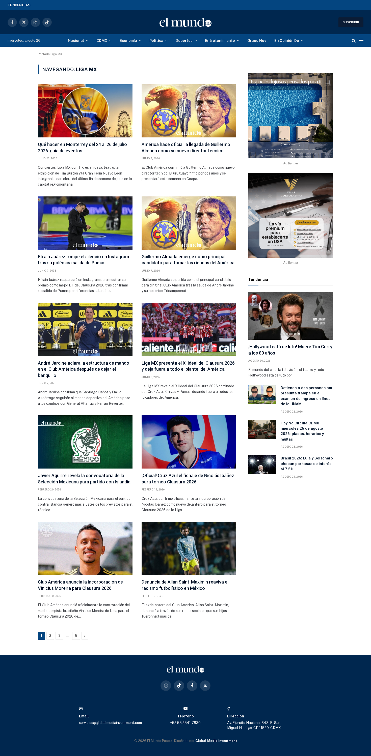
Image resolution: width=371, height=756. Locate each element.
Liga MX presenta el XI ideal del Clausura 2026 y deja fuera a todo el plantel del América (188, 366)
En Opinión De (286, 40)
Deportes (184, 40)
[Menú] (361, 40)
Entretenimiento (220, 40)
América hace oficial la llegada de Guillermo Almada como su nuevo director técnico (186, 147)
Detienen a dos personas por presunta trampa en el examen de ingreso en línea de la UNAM (101, 5)
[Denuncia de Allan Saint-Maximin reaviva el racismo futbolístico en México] (189, 548)
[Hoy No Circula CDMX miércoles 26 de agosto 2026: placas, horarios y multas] (262, 429)
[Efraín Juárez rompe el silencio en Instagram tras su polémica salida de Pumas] (85, 223)
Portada (44, 54)
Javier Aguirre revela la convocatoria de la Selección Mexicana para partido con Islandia (84, 478)
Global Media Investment (216, 741)
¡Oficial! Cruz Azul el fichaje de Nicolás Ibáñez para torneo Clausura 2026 (188, 478)
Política (156, 40)
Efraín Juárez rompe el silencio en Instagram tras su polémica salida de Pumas (83, 259)
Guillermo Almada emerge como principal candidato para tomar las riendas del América (188, 259)
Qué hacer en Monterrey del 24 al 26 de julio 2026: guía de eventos (82, 147)
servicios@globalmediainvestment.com (110, 723)
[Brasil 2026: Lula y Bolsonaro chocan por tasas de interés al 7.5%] (262, 464)
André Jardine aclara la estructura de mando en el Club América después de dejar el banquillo (83, 369)
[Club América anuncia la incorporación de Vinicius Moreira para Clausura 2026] (85, 548)
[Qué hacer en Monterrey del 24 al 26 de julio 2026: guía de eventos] (85, 110)
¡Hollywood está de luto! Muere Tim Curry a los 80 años (290, 349)
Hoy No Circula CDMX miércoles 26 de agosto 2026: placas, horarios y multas (302, 431)
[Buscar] (354, 40)
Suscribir (351, 22)
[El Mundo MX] (186, 22)
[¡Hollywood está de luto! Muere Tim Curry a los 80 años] (290, 316)
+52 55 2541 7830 (185, 723)
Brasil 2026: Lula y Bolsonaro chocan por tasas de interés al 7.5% (307, 463)
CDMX (101, 40)
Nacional (76, 40)
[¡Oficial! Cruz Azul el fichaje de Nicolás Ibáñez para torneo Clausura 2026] (189, 442)
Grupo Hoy (256, 40)
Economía (128, 40)
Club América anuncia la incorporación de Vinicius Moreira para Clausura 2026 (80, 585)
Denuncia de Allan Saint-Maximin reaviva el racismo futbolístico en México (185, 585)
